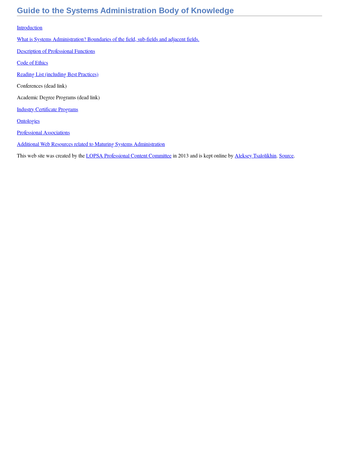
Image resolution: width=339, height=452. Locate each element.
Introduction (29, 27)
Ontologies (28, 120)
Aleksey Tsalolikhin (255, 155)
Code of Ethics (32, 62)
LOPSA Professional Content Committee (128, 155)
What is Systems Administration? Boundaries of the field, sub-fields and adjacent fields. (108, 38)
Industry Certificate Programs (47, 109)
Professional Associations (43, 132)
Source (286, 155)
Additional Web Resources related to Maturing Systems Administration (91, 143)
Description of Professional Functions (56, 50)
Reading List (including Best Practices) (57, 73)
